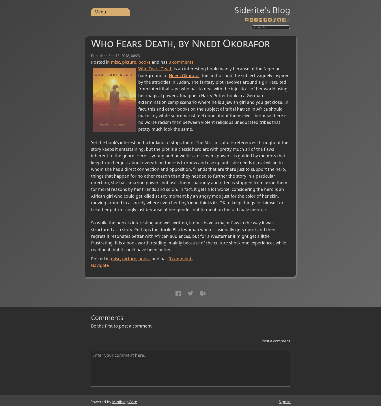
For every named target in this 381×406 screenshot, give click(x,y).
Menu (100, 12)
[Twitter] (270, 20)
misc (115, 62)
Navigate (100, 265)
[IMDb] (260, 20)
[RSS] (251, 20)
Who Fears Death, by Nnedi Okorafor (180, 43)
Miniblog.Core (124, 401)
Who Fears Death (155, 69)
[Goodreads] (284, 20)
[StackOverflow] (274, 20)
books (144, 62)
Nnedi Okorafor (184, 75)
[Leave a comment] (288, 20)
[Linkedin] (256, 20)
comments (181, 62)
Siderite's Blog (262, 10)
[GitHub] (279, 20)
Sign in (285, 401)
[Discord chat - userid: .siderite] (246, 20)
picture (129, 62)
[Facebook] (265, 20)
